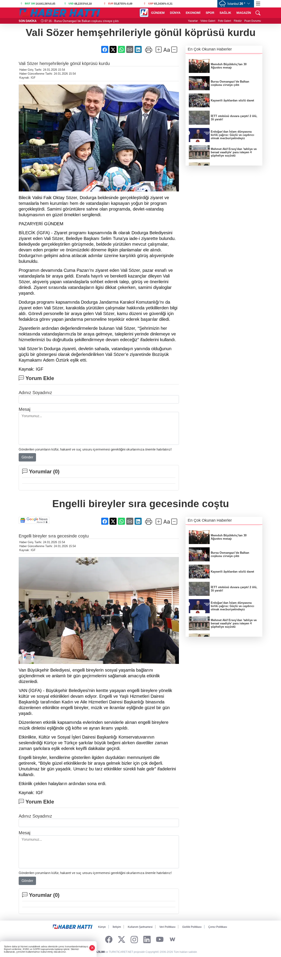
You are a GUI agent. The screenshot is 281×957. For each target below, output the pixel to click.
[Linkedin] (147, 939)
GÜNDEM (158, 12)
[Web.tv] (172, 939)
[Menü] (258, 3)
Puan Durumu (252, 20)
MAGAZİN (243, 12)
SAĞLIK (225, 12)
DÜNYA (175, 12)
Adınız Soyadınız (35, 392)
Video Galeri (207, 20)
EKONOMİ (193, 12)
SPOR (210, 12)
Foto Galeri (224, 20)
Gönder (27, 457)
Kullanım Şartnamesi (140, 926)
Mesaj (24, 409)
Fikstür (238, 20)
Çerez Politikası (217, 926)
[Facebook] (109, 939)
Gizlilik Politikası (192, 926)
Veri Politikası (167, 926)
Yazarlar (193, 20)
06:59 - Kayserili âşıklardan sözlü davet (71, 21)
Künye (102, 926)
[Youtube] (160, 939)
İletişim (117, 926)
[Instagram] (134, 939)
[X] (121, 939)
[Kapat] (92, 948)
